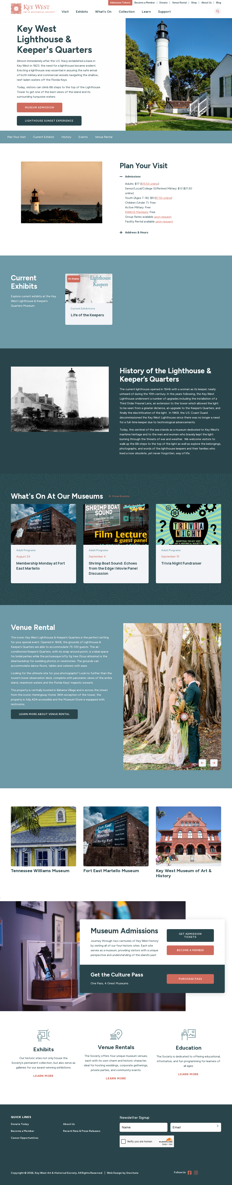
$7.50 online (163, 198)
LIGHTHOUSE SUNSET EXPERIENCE (49, 120)
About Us (206, 2)
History (66, 137)
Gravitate (132, 1172)
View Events (120, 496)
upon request (162, 216)
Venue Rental (179, 2)
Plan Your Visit (16, 137)
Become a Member (145, 2)
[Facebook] (190, 1173)
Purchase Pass (190, 978)
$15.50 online (149, 183)
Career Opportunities (24, 1137)
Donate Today (20, 1124)
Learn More (43, 1076)
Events (83, 137)
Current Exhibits (43, 137)
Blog (218, 2)
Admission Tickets (120, 2)
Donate (164, 2)
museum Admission (39, 107)
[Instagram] (196, 1173)
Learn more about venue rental (44, 714)
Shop (194, 2)
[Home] (33, 9)
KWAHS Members (136, 212)
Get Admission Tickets (190, 935)
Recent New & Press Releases (81, 1131)
